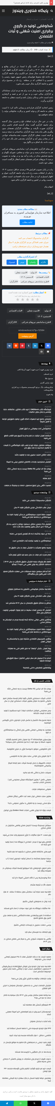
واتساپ (33, 262)
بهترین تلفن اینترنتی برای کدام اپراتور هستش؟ (31, 3)
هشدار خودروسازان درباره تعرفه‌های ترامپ (30, 246)
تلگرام (43, 262)
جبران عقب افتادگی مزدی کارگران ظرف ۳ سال (28, 242)
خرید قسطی (48, 374)
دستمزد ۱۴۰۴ (44, 316)
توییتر (22, 262)
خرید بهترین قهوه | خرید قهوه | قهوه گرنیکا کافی (35, 369)
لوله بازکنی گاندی (46, 383)
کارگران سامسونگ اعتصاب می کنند (33, 238)
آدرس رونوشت (27, 336)
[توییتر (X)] (41, 345)
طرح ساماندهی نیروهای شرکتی (36, 322)
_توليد (47, 310)
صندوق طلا (49, 378)
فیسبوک (12, 262)
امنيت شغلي (32, 310)
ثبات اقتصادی (15, 310)
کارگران (11, 322)
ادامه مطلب (27, 222)
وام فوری (49, 394)
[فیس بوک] (48, 345)
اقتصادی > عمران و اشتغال (36, 19)
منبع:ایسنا (49, 200)
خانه (49, 19)
